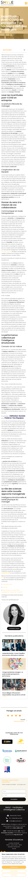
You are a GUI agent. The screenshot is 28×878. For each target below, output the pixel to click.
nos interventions (6, 251)
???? (2, 577)
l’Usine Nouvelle (7, 584)
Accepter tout (14, 867)
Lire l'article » (5, 657)
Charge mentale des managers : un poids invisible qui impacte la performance (12, 674)
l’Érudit (5, 587)
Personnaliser (14, 871)
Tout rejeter (14, 875)
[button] (24, 50)
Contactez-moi (5, 573)
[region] (14, 865)
